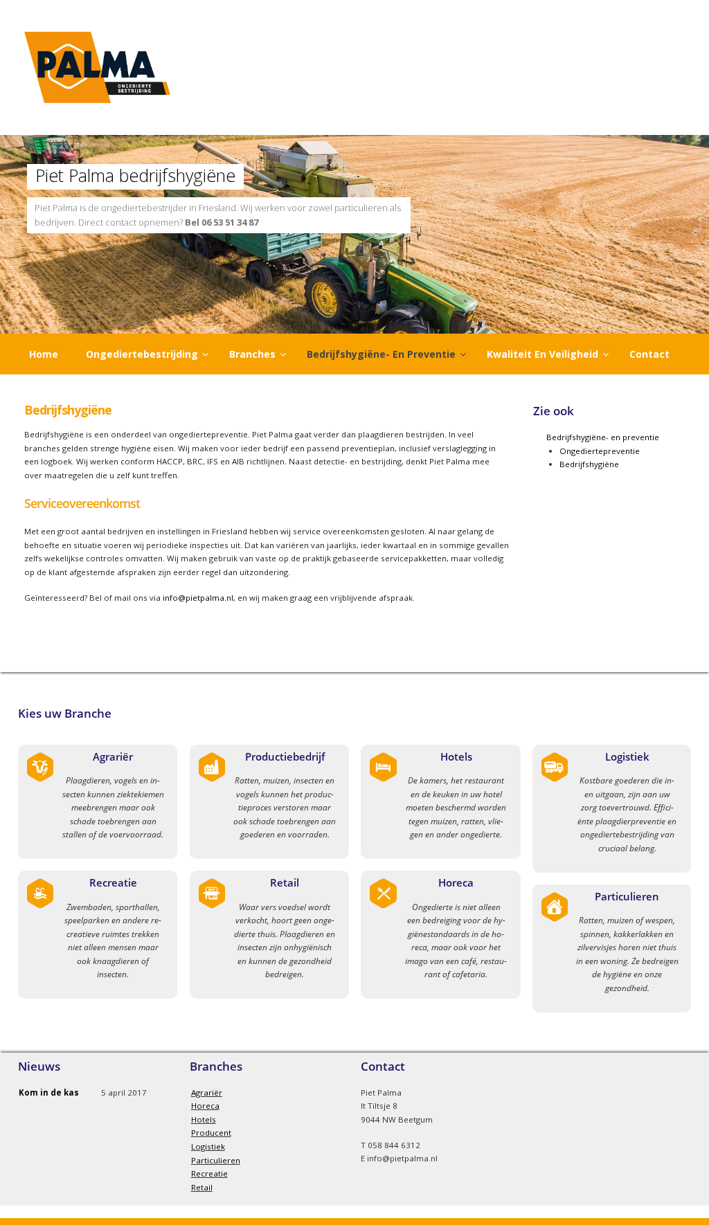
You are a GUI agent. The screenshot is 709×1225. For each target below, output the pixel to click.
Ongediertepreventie (599, 451)
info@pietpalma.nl (198, 597)
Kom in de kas (49, 1092)
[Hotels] (383, 779)
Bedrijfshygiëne (589, 464)
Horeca (456, 882)
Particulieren (627, 896)
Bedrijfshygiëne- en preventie (602, 437)
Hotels (456, 756)
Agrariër (113, 756)
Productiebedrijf (285, 756)
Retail (284, 882)
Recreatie (113, 882)
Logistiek (627, 756)
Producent (211, 1132)
